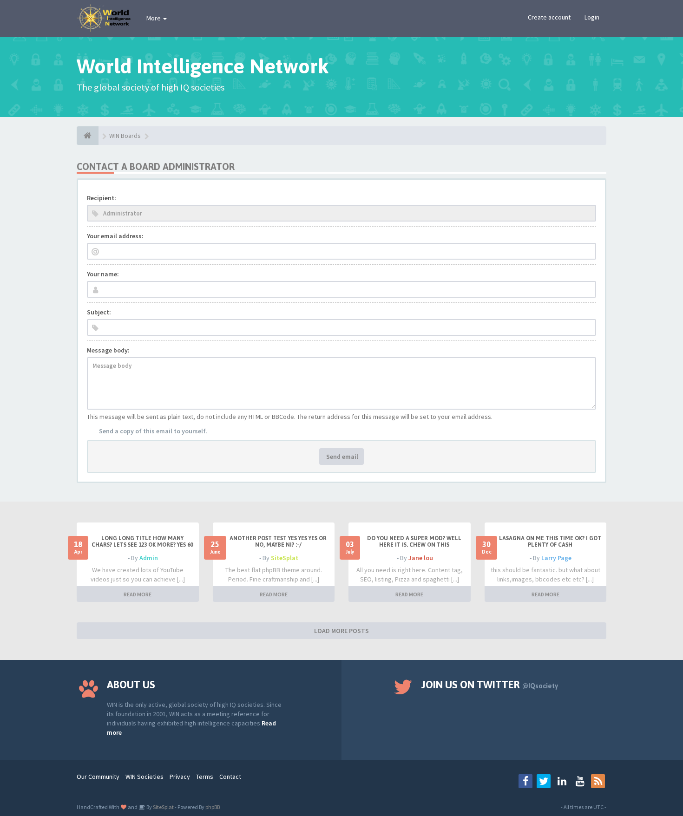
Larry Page (556, 558)
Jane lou (420, 558)
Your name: (103, 274)
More (154, 18)
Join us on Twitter (489, 685)
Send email (341, 456)
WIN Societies (144, 776)
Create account (549, 17)
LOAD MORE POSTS (341, 631)
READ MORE (137, 594)
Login (591, 17)
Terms (204, 776)
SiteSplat (284, 558)
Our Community (98, 776)
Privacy (180, 776)
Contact (230, 776)
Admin (148, 558)
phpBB (212, 806)
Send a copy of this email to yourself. (153, 431)
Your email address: (115, 236)
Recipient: (101, 198)
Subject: (99, 312)
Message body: (108, 350)
